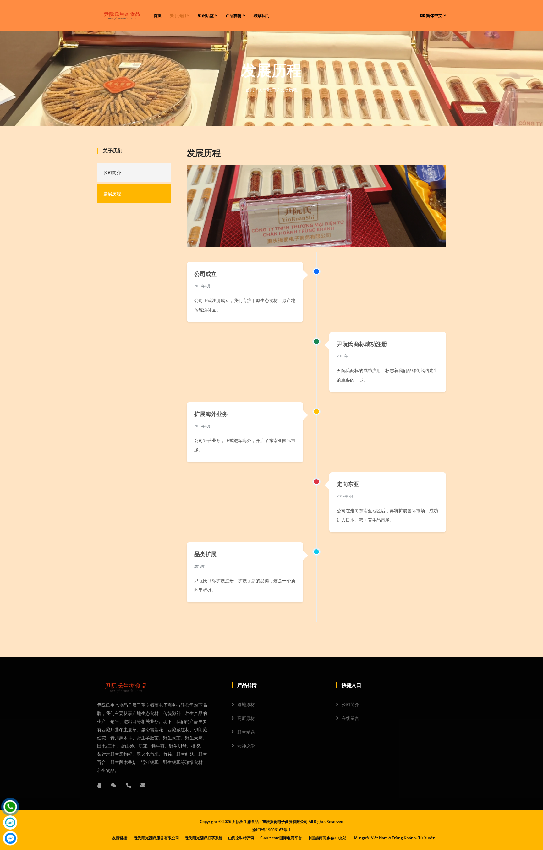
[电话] (128, 785)
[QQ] (99, 785)
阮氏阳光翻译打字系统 (203, 838)
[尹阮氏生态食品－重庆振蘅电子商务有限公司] (121, 15)
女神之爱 (246, 746)
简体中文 (434, 15)
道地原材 (246, 704)
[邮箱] (143, 785)
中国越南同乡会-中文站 (327, 838)
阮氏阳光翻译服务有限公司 (156, 838)
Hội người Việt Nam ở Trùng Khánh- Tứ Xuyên (394, 838)
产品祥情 (234, 15)
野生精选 (246, 732)
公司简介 (112, 172)
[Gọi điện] (10, 807)
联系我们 (262, 15)
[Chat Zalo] (10, 822)
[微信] (114, 785)
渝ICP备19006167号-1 (271, 829)
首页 (158, 15)
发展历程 (112, 194)
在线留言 (350, 718)
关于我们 (178, 15)
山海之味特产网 (241, 838)
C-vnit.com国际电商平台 (281, 838)
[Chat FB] (10, 838)
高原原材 (246, 718)
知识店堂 (206, 15)
